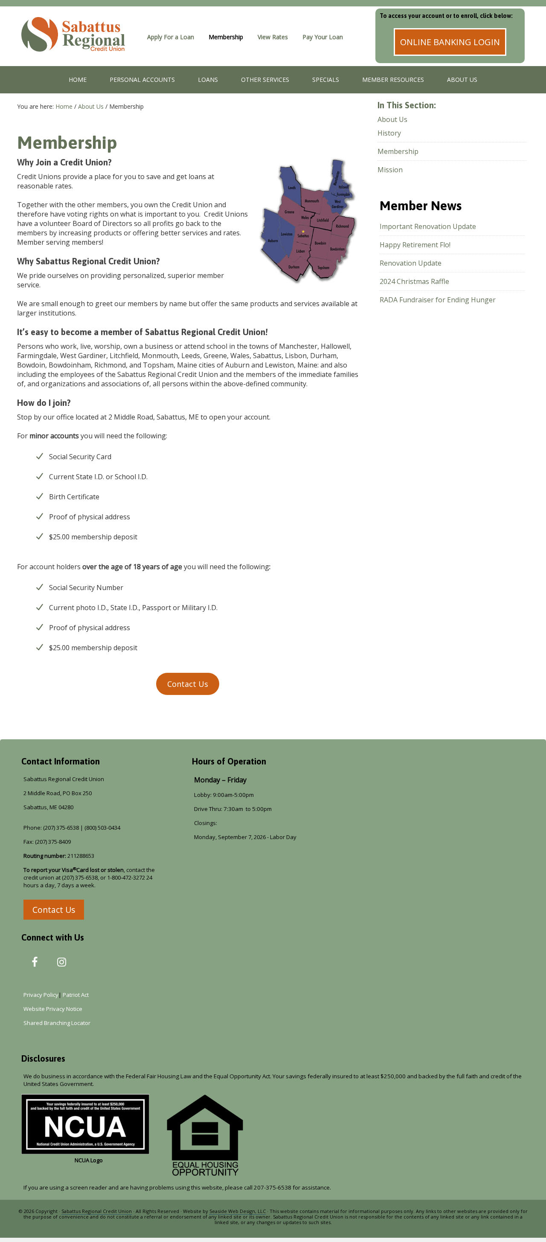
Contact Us (187, 684)
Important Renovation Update (428, 226)
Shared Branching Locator (56, 1023)
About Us (392, 119)
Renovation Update (410, 263)
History (389, 133)
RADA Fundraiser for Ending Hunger (438, 299)
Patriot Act (77, 995)
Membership (398, 151)
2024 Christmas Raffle (414, 281)
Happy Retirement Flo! (415, 244)
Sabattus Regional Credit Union (78, 44)
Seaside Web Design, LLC (237, 1211)
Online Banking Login (450, 42)
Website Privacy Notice (52, 1009)
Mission (390, 169)
